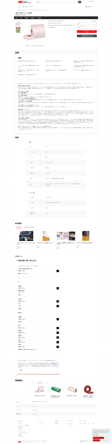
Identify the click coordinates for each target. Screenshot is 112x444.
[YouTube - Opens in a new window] (84, 424)
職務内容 (20, 286)
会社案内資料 (20, 427)
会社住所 (20, 308)
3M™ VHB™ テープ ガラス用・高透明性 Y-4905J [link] (56, 396)
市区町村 (20, 321)
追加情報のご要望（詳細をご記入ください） (27, 349)
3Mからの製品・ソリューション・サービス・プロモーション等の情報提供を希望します (38, 360)
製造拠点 (20, 330)
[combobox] (19, 293)
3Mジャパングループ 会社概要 (23, 425)
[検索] (79, 2)
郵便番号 (20, 312)
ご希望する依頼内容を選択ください (25, 268)
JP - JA (89, 1)
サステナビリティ (21, 429)
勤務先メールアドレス (22, 273)
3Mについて (20, 423)
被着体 (19, 344)
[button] (104, 440)
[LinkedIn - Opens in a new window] (80, 424)
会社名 (19, 295)
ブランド (31, 6)
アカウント (90, 6)
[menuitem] (16, 18)
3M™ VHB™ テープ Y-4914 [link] (72, 395)
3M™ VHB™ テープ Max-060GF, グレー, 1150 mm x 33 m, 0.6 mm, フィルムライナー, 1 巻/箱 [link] (88, 396)
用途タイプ (20, 340)
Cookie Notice (95, 435)
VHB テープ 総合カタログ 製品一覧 (85, 242)
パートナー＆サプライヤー (22, 432)
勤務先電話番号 (21, 290)
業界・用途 (25, 6)
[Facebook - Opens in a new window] (89, 424)
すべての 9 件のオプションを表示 (87, 32)
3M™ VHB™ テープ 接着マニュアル (45, 242)
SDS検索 (56, 423)
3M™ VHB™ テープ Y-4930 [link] (39, 395)
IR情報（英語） (20, 436)
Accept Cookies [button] (96, 440)
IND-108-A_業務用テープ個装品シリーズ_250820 (66, 243)
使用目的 (20, 335)
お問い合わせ (70, 423)
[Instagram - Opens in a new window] (93, 424)
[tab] (18, 227)
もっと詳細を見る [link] (51, 27)
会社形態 (20, 299)
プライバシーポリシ (25, 364)
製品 (19, 6)
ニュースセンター (41, 423)
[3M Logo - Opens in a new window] (24, 2)
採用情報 (19, 434)
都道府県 (20, 317)
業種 (19, 325)
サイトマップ (70, 425)
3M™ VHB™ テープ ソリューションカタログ (26, 243)
